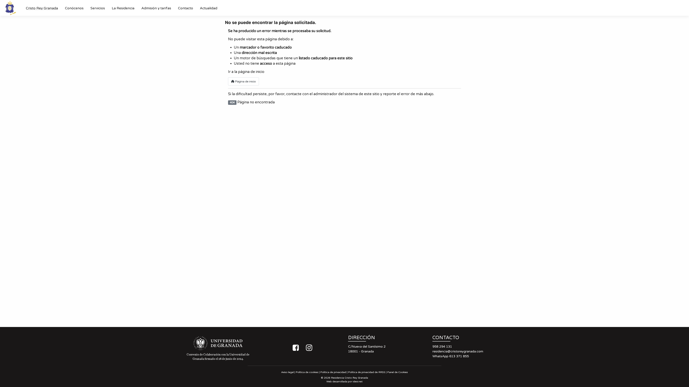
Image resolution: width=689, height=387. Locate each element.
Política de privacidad (333, 372)
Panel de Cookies (397, 372)
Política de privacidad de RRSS (366, 372)
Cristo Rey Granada (42, 8)
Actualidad (208, 8)
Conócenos (74, 8)
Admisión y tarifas (156, 8)
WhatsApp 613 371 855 (450, 356)
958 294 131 (442, 346)
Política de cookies (307, 372)
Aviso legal (287, 372)
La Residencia (123, 8)
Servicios (97, 8)
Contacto (185, 8)
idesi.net (358, 381)
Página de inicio (245, 81)
